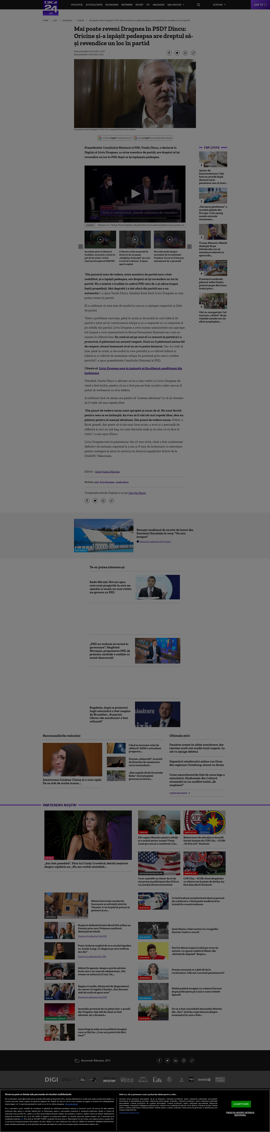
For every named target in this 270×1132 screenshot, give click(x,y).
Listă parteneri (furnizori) (129, 1113)
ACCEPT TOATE (241, 1104)
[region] (135, 1111)
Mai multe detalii (71, 1104)
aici (21, 1119)
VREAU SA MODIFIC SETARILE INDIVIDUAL (240, 1113)
